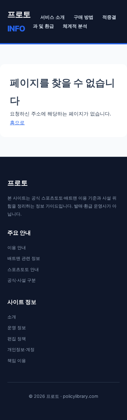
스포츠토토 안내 (23, 269)
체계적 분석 (75, 26)
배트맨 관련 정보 (23, 258)
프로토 (19, 21)
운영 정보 (16, 327)
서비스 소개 (52, 17)
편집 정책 (16, 338)
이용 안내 (16, 247)
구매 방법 (83, 17)
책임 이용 (16, 360)
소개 (11, 316)
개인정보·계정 (21, 349)
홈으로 (17, 122)
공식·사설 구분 (21, 280)
